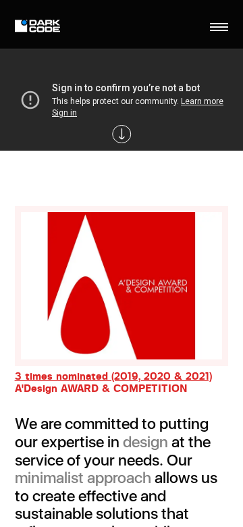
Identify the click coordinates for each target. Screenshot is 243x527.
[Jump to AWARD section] (121, 134)
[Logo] (39, 27)
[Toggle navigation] (219, 27)
